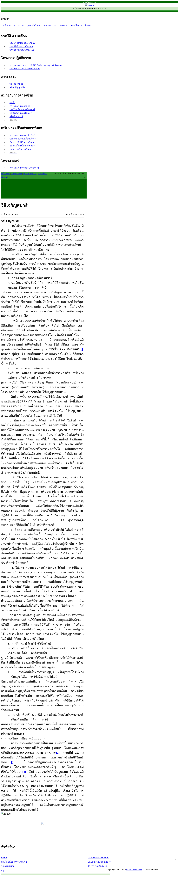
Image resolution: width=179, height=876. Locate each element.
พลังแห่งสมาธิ (16, 84)
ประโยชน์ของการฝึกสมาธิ (22, 109)
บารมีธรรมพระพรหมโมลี (22, 50)
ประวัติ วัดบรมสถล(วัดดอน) (23, 43)
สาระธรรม (18, 25)
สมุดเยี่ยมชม (76, 25)
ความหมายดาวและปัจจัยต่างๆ (24, 168)
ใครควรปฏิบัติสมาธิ (97, 866)
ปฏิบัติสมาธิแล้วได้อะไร (21, 113)
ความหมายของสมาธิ (20, 106)
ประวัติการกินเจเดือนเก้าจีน (23, 139)
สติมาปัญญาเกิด (17, 87)
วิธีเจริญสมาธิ (16, 116)
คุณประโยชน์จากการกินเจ (22, 145)
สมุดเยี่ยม (42, 173)
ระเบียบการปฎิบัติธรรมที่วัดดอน (25, 68)
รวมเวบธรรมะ (49, 25)
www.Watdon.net (134, 869)
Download (63, 25)
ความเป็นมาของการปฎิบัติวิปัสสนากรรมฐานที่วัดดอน (36, 65)
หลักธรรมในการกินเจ (20, 149)
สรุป (3, 870)
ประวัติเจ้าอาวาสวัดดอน (21, 46)
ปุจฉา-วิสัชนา (33, 25)
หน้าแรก (6, 25)
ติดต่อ (87, 25)
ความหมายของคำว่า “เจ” (22, 135)
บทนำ (12, 102)
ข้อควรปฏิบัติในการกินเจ (22, 142)
